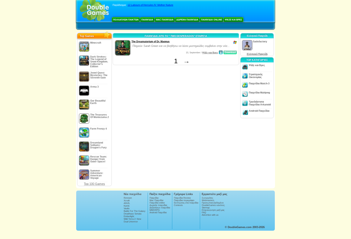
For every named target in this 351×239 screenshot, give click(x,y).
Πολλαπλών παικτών (126, 19)
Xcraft (127, 200)
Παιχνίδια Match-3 (259, 83)
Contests (178, 205)
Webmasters (208, 200)
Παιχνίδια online (211, 19)
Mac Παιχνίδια (164, 19)
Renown (128, 198)
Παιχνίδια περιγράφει (184, 200)
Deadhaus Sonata (132, 213)
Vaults (127, 208)
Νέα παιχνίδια (132, 194)
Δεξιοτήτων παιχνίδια (160, 207)
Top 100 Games (94, 183)
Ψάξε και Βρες (233, 19)
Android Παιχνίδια (259, 110)
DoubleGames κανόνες (213, 205)
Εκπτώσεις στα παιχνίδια (186, 202)
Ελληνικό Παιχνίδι (257, 54)
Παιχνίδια (147, 19)
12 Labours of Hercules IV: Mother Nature (150, 5)
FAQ (204, 212)
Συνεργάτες (207, 198)
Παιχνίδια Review (182, 198)
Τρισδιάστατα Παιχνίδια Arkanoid (260, 103)
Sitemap (206, 207)
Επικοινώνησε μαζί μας (213, 210)
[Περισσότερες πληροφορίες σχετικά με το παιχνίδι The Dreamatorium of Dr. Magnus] (221, 52)
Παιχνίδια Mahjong (259, 92)
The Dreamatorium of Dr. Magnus (150, 41)
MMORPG (155, 210)
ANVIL (127, 203)
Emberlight (129, 216)
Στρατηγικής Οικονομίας (256, 76)
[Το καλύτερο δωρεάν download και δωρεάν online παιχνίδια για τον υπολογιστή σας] (94, 11)
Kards (127, 206)
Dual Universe (131, 221)
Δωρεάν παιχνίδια (187, 19)
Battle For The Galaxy (134, 211)
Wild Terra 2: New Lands (132, 220)
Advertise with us (210, 215)
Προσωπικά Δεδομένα (212, 202)
